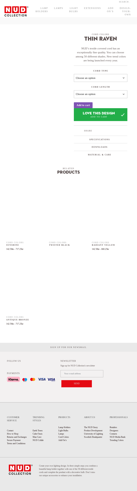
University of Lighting (93, 434)
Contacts (113, 434)
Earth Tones (38, 430)
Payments (13, 373)
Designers (114, 430)
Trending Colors (117, 440)
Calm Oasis (37, 434)
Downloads (100, 147)
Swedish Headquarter (93, 437)
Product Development (93, 430)
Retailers (113, 427)
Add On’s (110, 10)
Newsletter (68, 361)
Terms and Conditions (16, 443)
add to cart (98, 117)
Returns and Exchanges (17, 437)
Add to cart (83, 105)
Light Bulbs (73, 10)
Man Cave (37, 437)
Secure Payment (14, 440)
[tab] (100, 139)
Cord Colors (63, 437)
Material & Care (99, 155)
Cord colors (100, 34)
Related (68, 168)
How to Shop (12, 434)
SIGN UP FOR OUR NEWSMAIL (68, 347)
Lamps (58, 8)
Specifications (99, 139)
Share (88, 131)
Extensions (92, 8)
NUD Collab (38, 440)
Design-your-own (125, 11)
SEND (77, 383)
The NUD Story (91, 427)
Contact (10, 430)
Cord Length (100, 87)
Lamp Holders (41, 10)
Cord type (100, 71)
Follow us (14, 361)
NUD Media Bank (117, 437)
